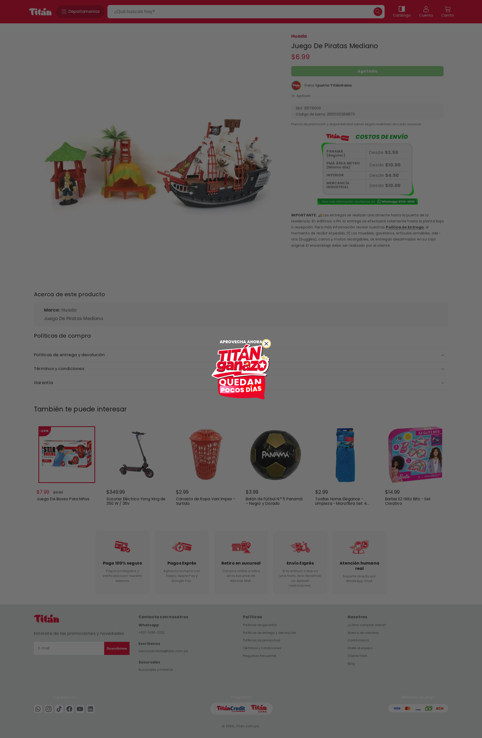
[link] (241, 369)
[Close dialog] (266, 344)
